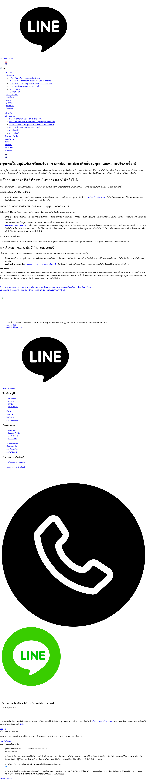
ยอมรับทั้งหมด (5, 741)
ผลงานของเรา (13, 407)
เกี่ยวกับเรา (10, 106)
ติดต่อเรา (9, 108)
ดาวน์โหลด (10, 97)
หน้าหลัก (9, 73)
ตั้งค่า (22, 724)
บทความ (9, 103)
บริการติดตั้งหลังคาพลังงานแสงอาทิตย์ (24, 86)
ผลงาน (8, 100)
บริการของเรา (11, 75)
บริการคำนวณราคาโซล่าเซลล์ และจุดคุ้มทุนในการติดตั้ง (31, 81)
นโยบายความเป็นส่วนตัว (17, 462)
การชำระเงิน (15, 89)
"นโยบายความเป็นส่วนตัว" (102, 721)
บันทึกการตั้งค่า (6, 779)
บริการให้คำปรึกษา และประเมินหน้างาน (25, 78)
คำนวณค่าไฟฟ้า (12, 95)
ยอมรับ (3, 729)
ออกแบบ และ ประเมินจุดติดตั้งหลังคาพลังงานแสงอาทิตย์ (31, 84)
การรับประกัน (15, 92)
